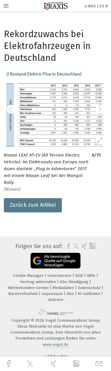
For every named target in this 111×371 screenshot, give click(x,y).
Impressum (52, 293)
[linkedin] (77, 364)
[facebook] (9, 363)
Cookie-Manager (29, 275)
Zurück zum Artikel (33, 205)
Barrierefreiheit (23, 293)
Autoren (55, 299)
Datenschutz (90, 287)
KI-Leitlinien (89, 293)
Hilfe (91, 275)
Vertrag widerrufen (38, 281)
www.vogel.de (55, 344)
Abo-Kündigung (74, 281)
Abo (71, 293)
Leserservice (60, 275)
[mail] (100, 363)
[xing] (54, 363)
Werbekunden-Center (29, 287)
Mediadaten (64, 287)
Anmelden (96, 6)
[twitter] (31, 364)
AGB (79, 275)
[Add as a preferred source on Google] (55, 261)
